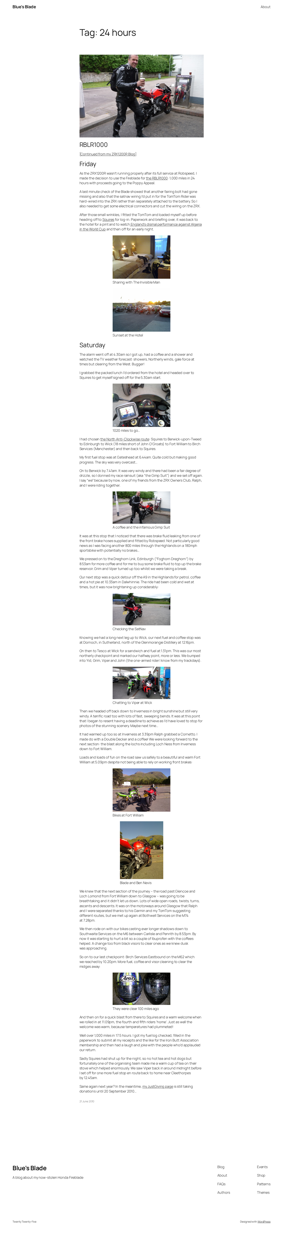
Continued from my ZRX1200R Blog (107, 154)
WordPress (264, 1221)
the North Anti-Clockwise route (124, 439)
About (265, 6)
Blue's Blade (24, 7)
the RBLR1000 (157, 178)
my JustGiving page (157, 1086)
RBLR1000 (94, 144)
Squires (108, 219)
